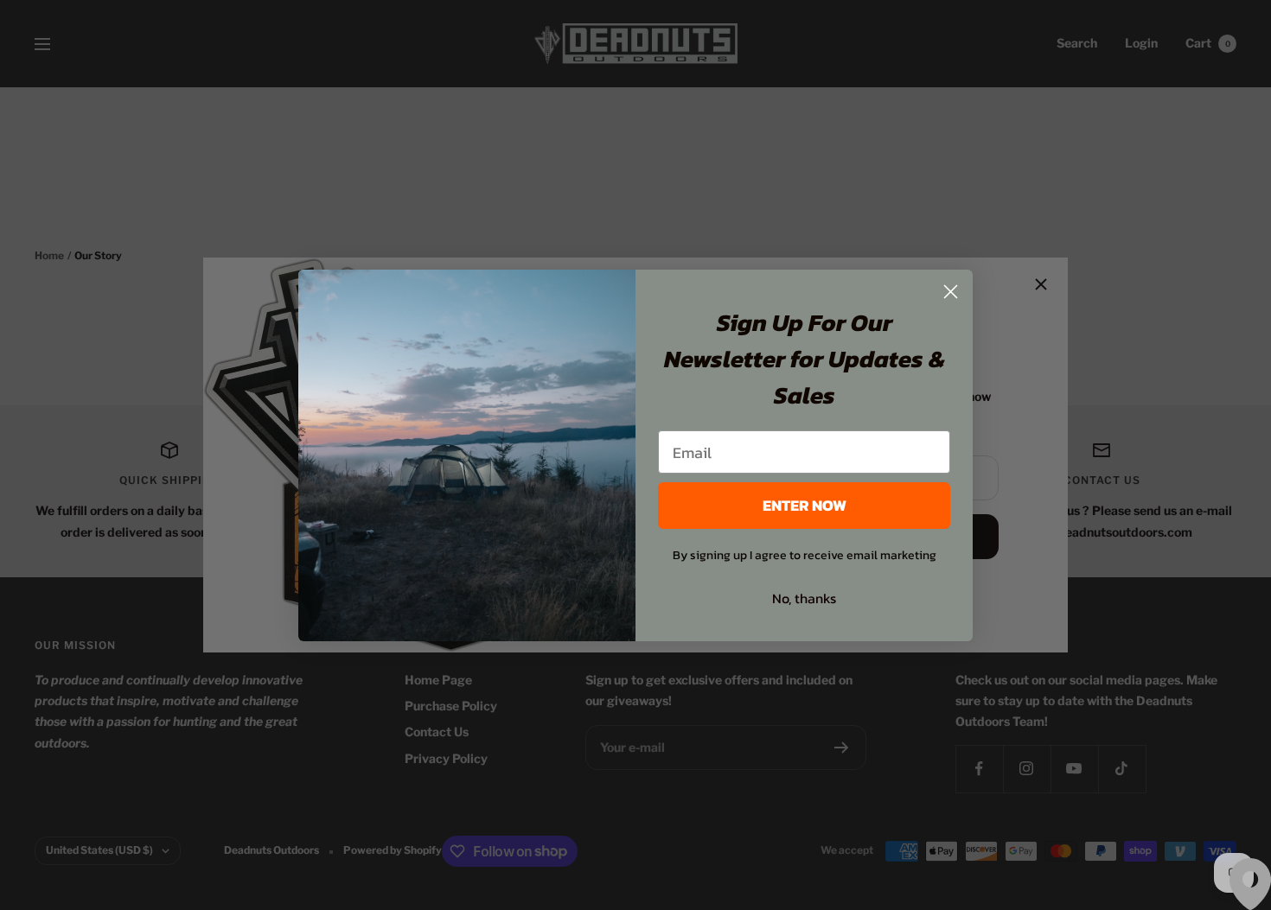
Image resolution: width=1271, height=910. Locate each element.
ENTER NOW (804, 505)
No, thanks (804, 598)
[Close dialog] (951, 292)
